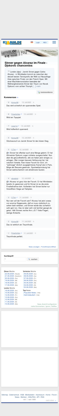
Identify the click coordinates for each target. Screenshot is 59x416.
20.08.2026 (9, 278)
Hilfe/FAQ (31, 397)
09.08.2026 (28, 273)
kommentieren (47, 92)
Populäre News (30, 292)
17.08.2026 (9, 285)
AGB (22, 394)
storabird (14, 178)
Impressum (40, 394)
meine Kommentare (37, 306)
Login (38, 42)
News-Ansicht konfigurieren (47, 304)
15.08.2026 (9, 292)
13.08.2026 (9, 297)
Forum (54, 394)
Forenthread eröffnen (48, 247)
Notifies (54, 306)
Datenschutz (14, 394)
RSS (42, 397)
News (17, 397)
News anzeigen (34, 247)
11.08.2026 (9, 301)
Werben (24, 397)
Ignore (48, 306)
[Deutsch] (32, 42)
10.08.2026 (9, 304)
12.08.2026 (9, 299)
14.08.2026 (9, 295)
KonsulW (14, 102)
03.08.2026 (28, 287)
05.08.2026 (28, 282)
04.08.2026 (28, 285)
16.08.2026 (9, 290)
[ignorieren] (33, 102)
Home (48, 394)
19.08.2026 (9, 280)
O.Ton (13, 149)
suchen (34, 259)
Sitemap (5, 394)
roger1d (14, 126)
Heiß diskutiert (29, 295)
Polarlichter (15, 114)
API (38, 397)
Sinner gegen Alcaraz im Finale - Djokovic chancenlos (26, 64)
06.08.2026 (28, 280)
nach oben (50, 400)
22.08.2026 (9, 273)
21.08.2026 (9, 276)
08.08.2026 (28, 276)
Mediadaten (30, 394)
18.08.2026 (9, 282)
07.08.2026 (28, 278)
